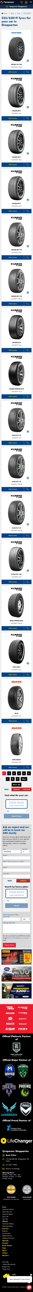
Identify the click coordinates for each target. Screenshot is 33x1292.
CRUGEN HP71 (16, 111)
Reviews (5, 1255)
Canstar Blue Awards (8, 1264)
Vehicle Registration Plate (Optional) (11, 916)
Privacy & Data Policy (13, 1287)
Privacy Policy (12, 938)
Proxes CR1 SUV (16, 64)
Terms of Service (24, 938)
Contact (5, 1243)
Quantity (24, 849)
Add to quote (13, 72)
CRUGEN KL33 (16, 342)
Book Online (7, 1246)
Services (5, 1229)
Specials (5, 1241)
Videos (5, 1253)
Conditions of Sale (24, 1287)
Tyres (4, 1207)
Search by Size (7, 1212)
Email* (5, 868)
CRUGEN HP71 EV (16, 250)
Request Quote (9, 945)
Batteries (5, 1231)
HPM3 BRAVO (16, 760)
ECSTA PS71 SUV (16, 574)
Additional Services (8, 1238)
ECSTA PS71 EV (16, 435)
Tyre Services (6, 1233)
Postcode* (6, 874)
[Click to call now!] (21, 2)
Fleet (4, 1248)
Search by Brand (7, 1214)
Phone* (13, 861)
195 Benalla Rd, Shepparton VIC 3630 (17, 1160)
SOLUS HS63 (16, 667)
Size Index (5, 1262)
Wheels (5, 1221)
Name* (5, 855)
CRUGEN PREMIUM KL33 (16, 389)
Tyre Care (5, 1217)
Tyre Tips (5, 1219)
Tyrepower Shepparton (18, 6)
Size (4, 849)
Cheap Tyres (6, 1269)
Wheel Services (7, 1236)
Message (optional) (9, 923)
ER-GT (16, 713)
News (4, 1250)
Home (5, 13)
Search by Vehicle (8, 1209)
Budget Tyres (6, 1267)
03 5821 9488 (11, 1165)
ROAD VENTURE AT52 (16, 621)
